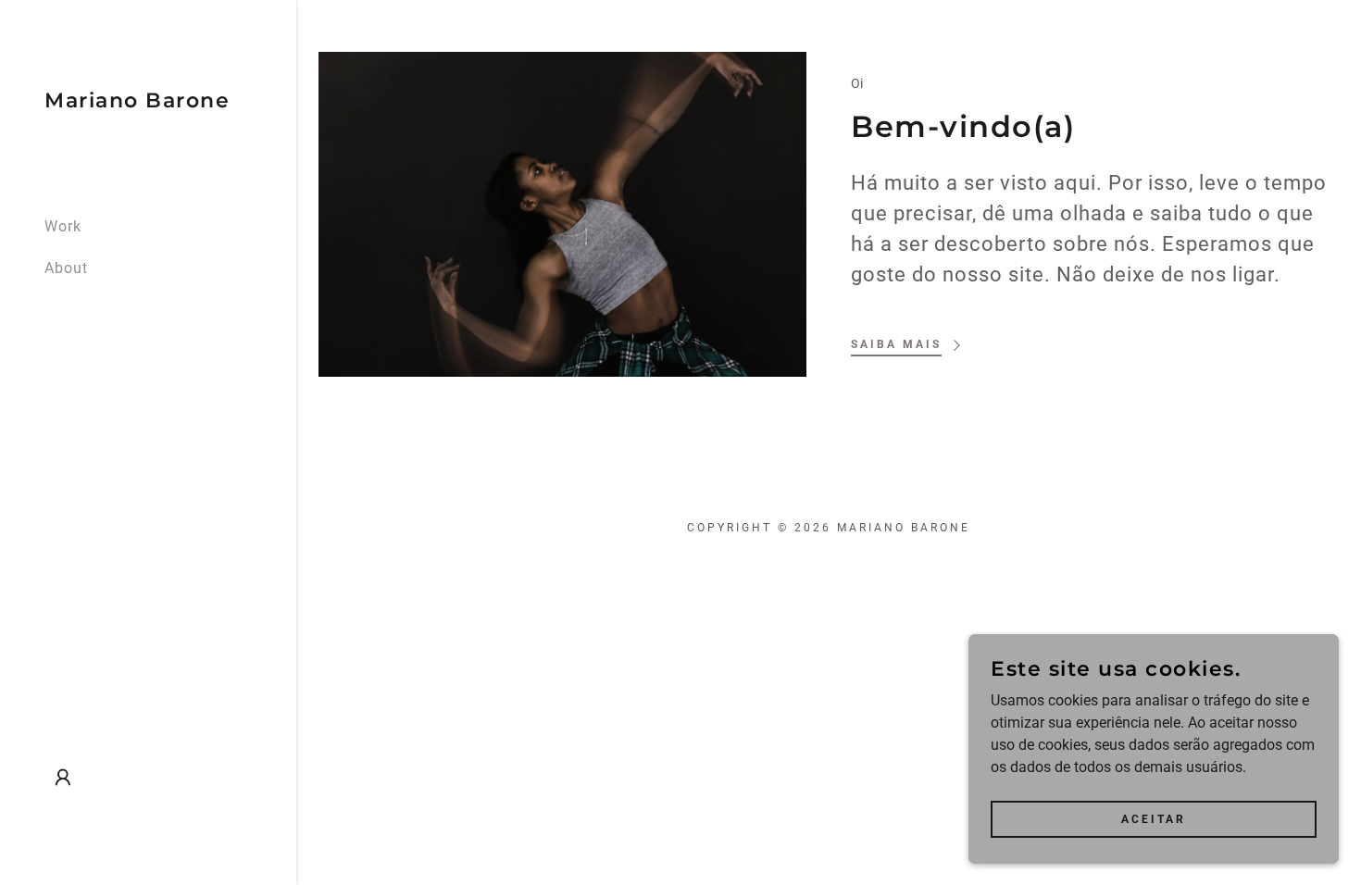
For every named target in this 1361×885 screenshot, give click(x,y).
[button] (62, 777)
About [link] (66, 268)
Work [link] (62, 226)
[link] (137, 102)
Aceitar (1153, 818)
